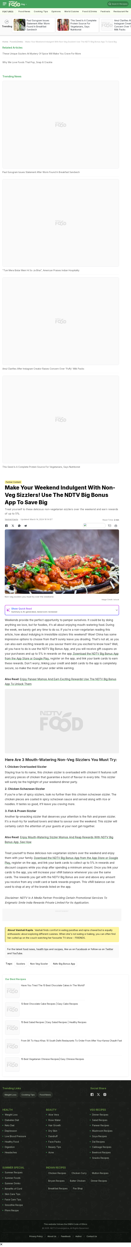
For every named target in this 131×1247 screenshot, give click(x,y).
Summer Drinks (12, 1183)
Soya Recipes (99, 1136)
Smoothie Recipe (14, 1205)
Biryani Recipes (56, 1180)
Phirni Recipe (12, 1210)
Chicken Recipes (57, 1173)
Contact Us (92, 1236)
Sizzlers (20, 963)
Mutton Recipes (100, 1173)
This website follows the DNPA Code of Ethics (65, 1224)
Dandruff (53, 1136)
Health (7, 1109)
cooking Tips (41, 11)
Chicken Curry (79, 1173)
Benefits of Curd (13, 1188)
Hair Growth (54, 1125)
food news (29, 949)
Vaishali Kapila (11, 519)
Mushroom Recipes (102, 1130)
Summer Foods (12, 1178)
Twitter (109, 949)
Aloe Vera (53, 1114)
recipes (58, 949)
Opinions (56, 11)
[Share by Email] (109, 525)
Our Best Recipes (15, 979)
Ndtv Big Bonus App (64, 963)
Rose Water (54, 1120)
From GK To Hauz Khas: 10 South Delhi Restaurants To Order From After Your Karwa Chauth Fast (71, 1040)
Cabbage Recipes (101, 1147)
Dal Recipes (98, 1141)
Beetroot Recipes (101, 1152)
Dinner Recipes (100, 1114)
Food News (24, 11)
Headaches (11, 1152)
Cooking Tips (28, 1094)
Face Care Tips (13, 1199)
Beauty (51, 1109)
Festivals (105, 11)
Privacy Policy (36, 1236)
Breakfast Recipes (58, 1188)
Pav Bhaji (78, 1188)
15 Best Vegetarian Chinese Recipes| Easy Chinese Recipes (52, 1059)
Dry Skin (52, 1130)
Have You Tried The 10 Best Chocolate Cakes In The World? (53, 985)
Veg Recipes (98, 1109)
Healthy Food (12, 1141)
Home (5, 42)
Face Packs (54, 1141)
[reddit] (25, 525)
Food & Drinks (89, 11)
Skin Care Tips (12, 1194)
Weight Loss (10, 1094)
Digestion (10, 1147)
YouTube (17, 953)
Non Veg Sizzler (39, 963)
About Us (51, 1236)
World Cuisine (71, 11)
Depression (11, 1130)
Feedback (66, 1236)
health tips (42, 949)
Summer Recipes (14, 1172)
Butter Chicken (77, 1180)
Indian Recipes (56, 1167)
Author (78, 1236)
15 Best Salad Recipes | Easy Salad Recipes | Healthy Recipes (53, 1022)
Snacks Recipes (100, 1157)
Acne (51, 1152)
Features (7, 11)
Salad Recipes (99, 1120)
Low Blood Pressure (15, 1136)
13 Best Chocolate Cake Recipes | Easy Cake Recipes (49, 1003)
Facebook (81, 949)
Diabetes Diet (12, 1120)
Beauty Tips (54, 1147)
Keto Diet (9, 1125)
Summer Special (13, 1167)
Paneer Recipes (100, 1125)
